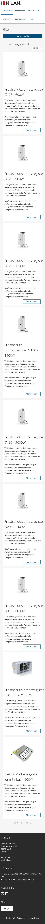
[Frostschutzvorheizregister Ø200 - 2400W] (22, 500)
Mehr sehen (31, 130)
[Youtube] (2, 894)
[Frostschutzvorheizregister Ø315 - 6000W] (22, 584)
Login (7, 908)
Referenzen (20, 10)
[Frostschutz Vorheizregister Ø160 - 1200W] (22, 323)
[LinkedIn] (6, 894)
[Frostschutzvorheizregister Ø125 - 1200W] (22, 239)
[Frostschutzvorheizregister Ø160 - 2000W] (22, 416)
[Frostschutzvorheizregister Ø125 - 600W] (22, 68)
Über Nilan (32, 10)
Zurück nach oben (22, 823)
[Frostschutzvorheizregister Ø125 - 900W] (22, 152)
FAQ (31, 19)
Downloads (20, 19)
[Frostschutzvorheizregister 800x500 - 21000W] (22, 669)
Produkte (6, 10)
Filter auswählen (22, 36)
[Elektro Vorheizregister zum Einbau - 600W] (22, 753)
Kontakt (6, 19)
